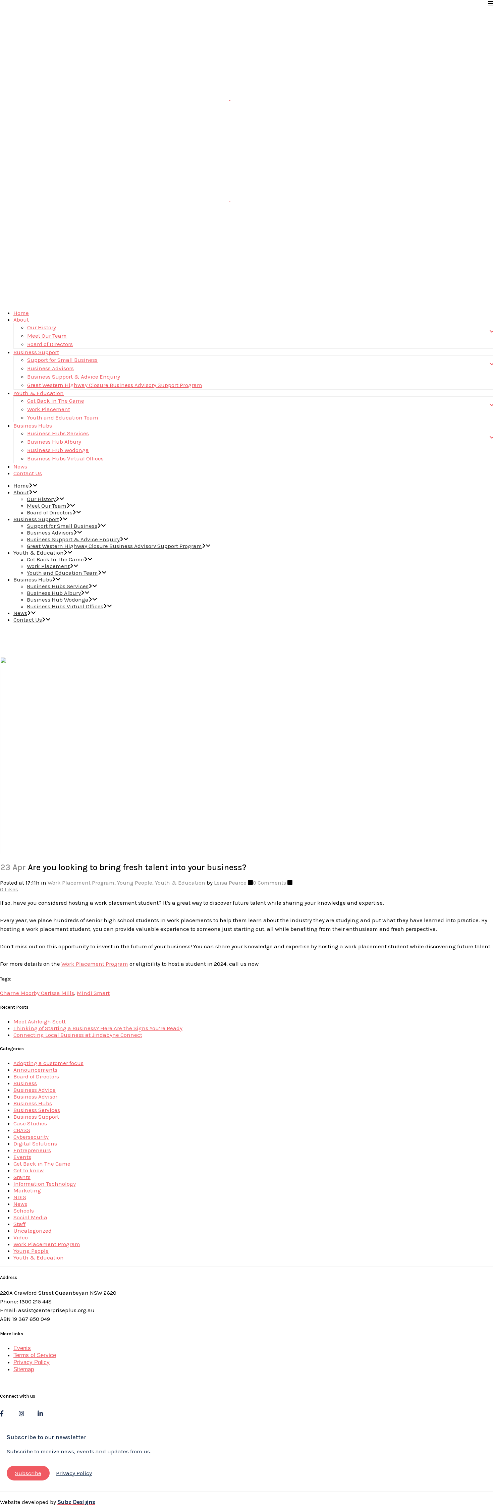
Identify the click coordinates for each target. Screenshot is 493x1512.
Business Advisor (35, 1096)
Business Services (36, 1110)
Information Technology (44, 1183)
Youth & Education (180, 882)
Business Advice (34, 1089)
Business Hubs (32, 1103)
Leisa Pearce (230, 882)
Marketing (27, 1190)
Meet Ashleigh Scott (39, 1021)
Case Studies (30, 1123)
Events (22, 1157)
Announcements (35, 1069)
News (20, 1203)
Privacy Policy (31, 1362)
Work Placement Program (81, 882)
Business (25, 1083)
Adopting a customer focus (48, 1063)
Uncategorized (32, 1230)
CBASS (21, 1130)
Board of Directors (36, 1076)
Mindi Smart (93, 993)
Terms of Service (34, 1355)
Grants (22, 1177)
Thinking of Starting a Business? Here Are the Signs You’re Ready (97, 1028)
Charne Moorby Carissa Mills (37, 993)
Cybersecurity (31, 1136)
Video (20, 1237)
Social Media (30, 1217)
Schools (23, 1210)
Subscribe (28, 1473)
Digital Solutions (35, 1143)
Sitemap (23, 1369)
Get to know (28, 1170)
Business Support (36, 1116)
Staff (19, 1224)
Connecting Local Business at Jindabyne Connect (77, 1034)
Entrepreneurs (32, 1150)
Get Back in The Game (41, 1163)
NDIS (19, 1197)
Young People (134, 882)
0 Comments (269, 882)
